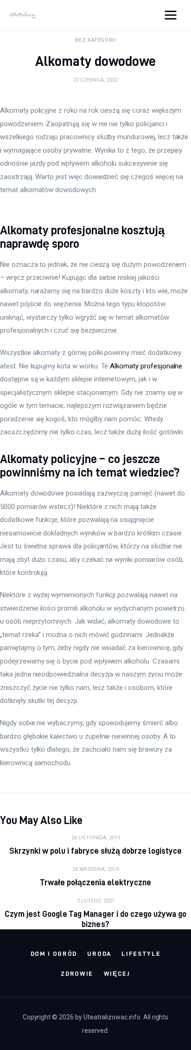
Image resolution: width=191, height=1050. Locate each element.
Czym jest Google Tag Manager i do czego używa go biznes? (95, 918)
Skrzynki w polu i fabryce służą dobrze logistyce (95, 850)
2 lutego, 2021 (96, 901)
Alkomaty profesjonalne (146, 366)
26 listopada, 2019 (95, 838)
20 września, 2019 (95, 869)
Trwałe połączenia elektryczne (96, 882)
